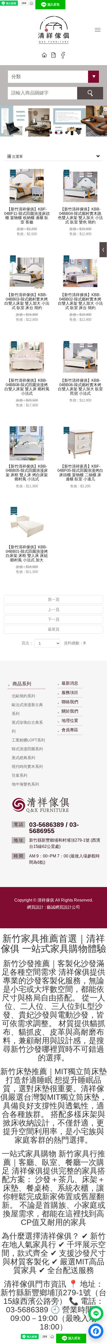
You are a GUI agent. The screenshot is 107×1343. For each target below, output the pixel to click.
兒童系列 (19, 775)
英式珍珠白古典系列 (27, 726)
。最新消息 (67, 683)
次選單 (17, 156)
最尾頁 (53, 629)
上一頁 (53, 609)
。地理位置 (67, 720)
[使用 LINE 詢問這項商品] (95, 1313)
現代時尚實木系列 (27, 766)
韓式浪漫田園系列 (27, 749)
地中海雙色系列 (25, 784)
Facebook (63, 55)
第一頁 (53, 599)
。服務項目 (67, 692)
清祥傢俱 (53, 30)
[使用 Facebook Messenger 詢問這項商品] (95, 1331)
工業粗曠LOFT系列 (28, 740)
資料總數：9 (74, 643)
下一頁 (53, 619)
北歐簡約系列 (23, 696)
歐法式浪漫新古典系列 (27, 709)
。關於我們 (67, 711)
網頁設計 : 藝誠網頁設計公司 (53, 907)
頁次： (27, 643)
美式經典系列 (23, 757)
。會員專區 (67, 730)
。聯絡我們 (67, 702)
